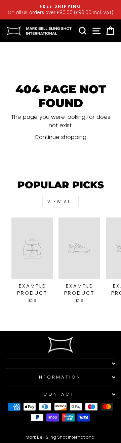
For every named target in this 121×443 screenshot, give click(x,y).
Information (59, 377)
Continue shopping (60, 137)
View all (60, 201)
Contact (59, 394)
